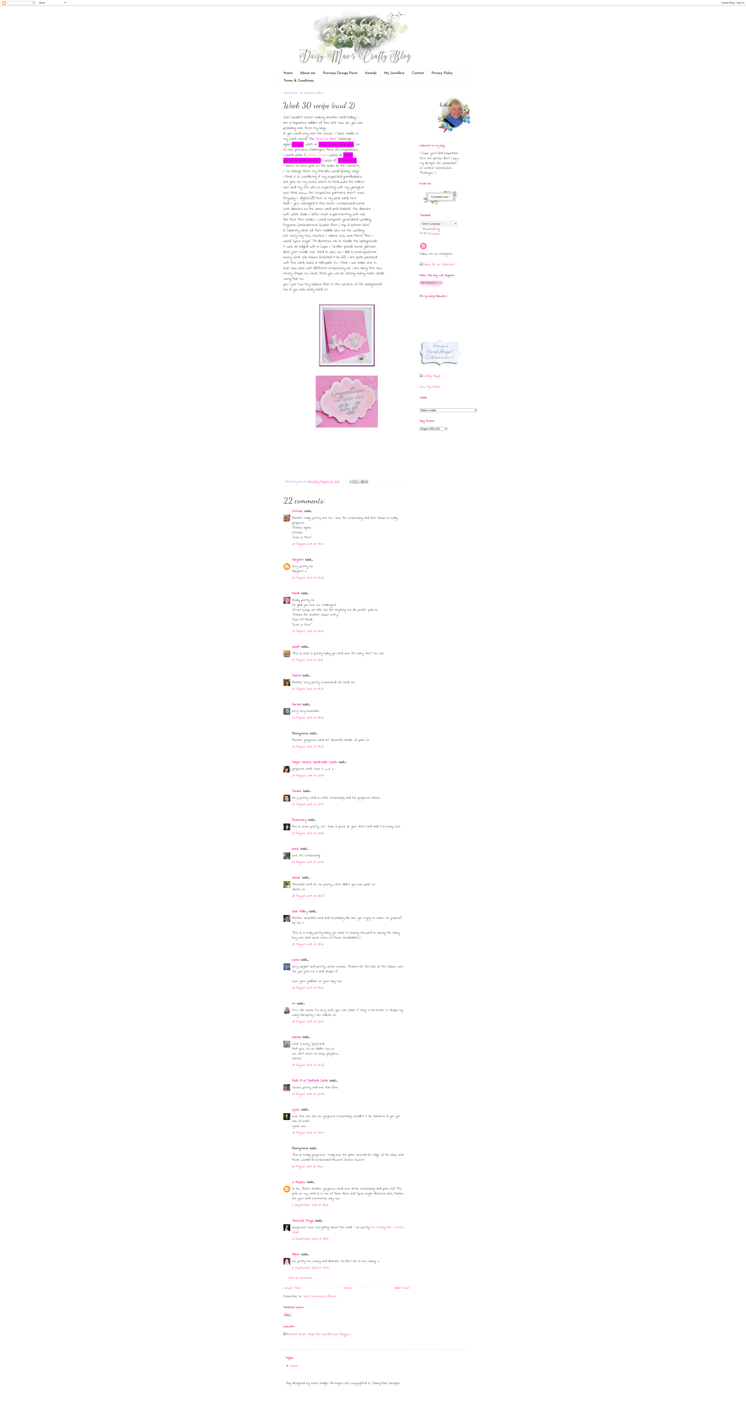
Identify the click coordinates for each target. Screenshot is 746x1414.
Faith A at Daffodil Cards (310, 1080)
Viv (293, 1003)
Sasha (296, 675)
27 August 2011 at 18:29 (307, 689)
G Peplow (298, 1182)
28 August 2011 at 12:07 (307, 1021)
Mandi (296, 593)
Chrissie (297, 511)
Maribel (296, 704)
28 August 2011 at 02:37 (308, 862)
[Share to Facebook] (363, 482)
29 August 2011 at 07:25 (308, 1065)
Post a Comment (300, 1278)
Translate (433, 233)
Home (288, 73)
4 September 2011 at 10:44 (310, 1267)
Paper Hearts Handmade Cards (314, 762)
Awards (371, 73)
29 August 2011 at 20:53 (308, 1094)
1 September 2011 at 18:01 (310, 1205)
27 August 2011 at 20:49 (308, 775)
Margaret (298, 559)
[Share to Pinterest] (366, 482)
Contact (418, 73)
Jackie (296, 877)
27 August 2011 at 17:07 (307, 544)
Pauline (297, 791)
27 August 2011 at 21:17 (307, 804)
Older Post (402, 1288)
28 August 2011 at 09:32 (307, 987)
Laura (295, 959)
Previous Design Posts (340, 73)
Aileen (296, 1254)
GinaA (296, 646)
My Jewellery (394, 73)
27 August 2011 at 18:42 (308, 717)
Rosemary (299, 820)
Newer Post (292, 1288)
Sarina (296, 1037)
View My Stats (430, 386)
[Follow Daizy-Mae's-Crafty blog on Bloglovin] (431, 285)
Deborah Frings (303, 1220)
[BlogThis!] (355, 482)
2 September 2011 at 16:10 (310, 1238)
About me (307, 73)
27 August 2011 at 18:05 (308, 631)
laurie (295, 848)
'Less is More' (326, 139)
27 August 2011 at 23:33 (308, 833)
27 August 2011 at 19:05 (308, 746)
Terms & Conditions (299, 81)
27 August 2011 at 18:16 (307, 660)
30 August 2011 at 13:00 (307, 1166)
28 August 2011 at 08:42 (308, 944)
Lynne (296, 1109)
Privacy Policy (442, 73)
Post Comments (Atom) (319, 1296)
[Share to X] (359, 482)
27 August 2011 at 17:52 (308, 577)
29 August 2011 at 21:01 (307, 1132)
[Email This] (352, 482)
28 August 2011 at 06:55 (308, 895)
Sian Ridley (300, 911)
